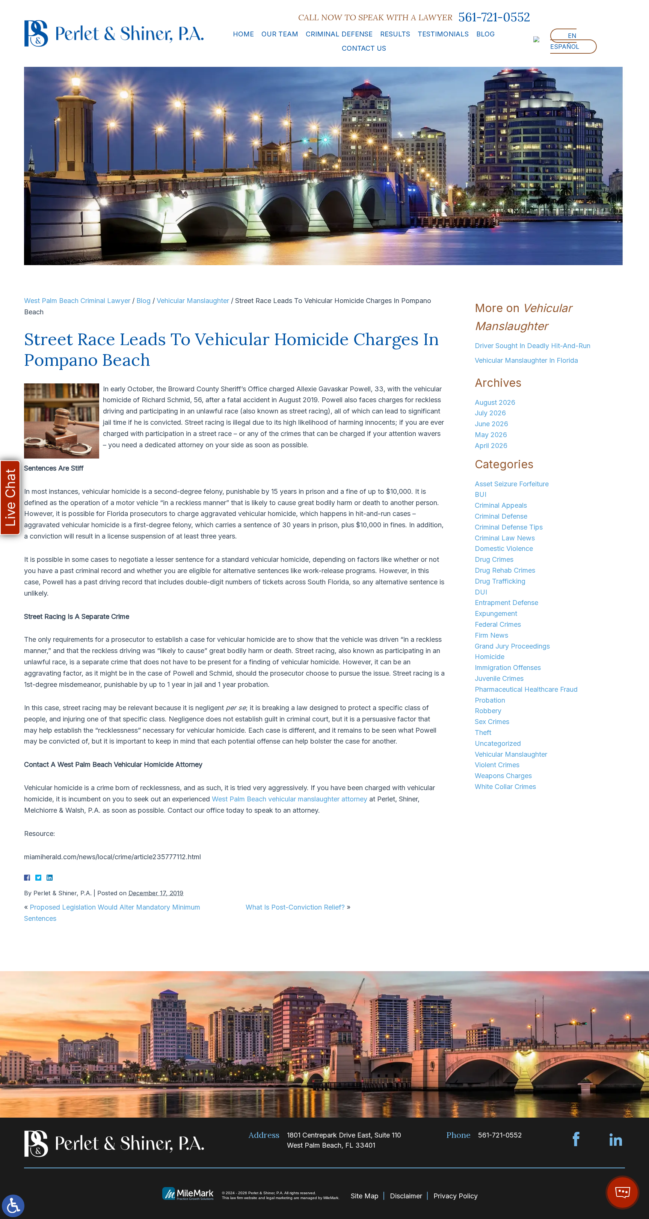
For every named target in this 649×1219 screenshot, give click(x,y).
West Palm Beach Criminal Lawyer (77, 301)
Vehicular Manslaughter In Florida (526, 360)
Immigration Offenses (508, 667)
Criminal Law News (505, 538)
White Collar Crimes (505, 787)
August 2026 (495, 402)
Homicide (489, 657)
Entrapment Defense (506, 602)
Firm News (491, 635)
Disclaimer (406, 1196)
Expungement (496, 613)
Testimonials (443, 34)
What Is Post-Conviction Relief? (295, 907)
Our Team (279, 34)
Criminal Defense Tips (509, 527)
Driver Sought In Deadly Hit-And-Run (532, 346)
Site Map (365, 1196)
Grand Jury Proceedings (512, 646)
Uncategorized (498, 743)
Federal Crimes (498, 624)
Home (243, 34)
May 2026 (491, 435)
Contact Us (364, 48)
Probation (490, 700)
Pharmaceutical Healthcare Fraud (526, 689)
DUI (481, 592)
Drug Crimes (494, 559)
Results (395, 34)
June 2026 (491, 424)
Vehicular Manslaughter (193, 301)
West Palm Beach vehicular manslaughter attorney (289, 799)
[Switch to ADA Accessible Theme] (13, 1206)
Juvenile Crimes (499, 678)
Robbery (488, 711)
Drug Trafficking (500, 581)
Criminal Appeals (501, 505)
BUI (480, 494)
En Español (564, 41)
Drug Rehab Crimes (505, 570)
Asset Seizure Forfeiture (512, 484)
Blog (485, 34)
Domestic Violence (504, 548)
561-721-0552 (494, 17)
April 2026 (491, 446)
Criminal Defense (339, 34)
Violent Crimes (497, 765)
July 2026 (490, 413)
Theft (483, 732)
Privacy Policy (455, 1196)
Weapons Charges (503, 776)
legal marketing (279, 1198)
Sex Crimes (492, 722)
